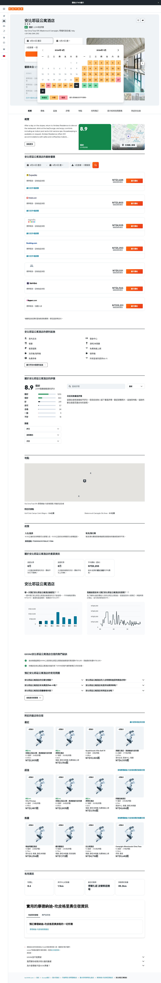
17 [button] (42, 80)
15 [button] (71, 74)
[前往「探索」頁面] (4, 37)
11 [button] (48, 74)
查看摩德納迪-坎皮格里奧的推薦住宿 (131, 818)
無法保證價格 (55, 950)
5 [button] (54, 68)
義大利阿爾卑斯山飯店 (87, 978)
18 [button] (48, 80)
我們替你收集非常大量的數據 (39, 961)
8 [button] (71, 68)
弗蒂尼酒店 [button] (60, 753)
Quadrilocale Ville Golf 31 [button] (95, 751)
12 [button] (54, 74)
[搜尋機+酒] (4, 31)
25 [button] (48, 85)
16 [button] (77, 74)
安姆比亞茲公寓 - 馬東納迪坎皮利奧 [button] (38, 753)
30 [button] (76, 85)
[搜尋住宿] (4, 21)
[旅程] (4, 49)
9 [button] (76, 68)
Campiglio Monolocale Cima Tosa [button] (128, 846)
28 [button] (65, 85)
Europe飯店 (46, 978)
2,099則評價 (38, 27)
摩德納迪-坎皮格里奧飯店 (39, 929)
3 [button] (42, 68)
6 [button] (59, 68)
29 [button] (71, 85)
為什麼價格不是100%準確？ (38, 965)
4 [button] (48, 68)
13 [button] (60, 74)
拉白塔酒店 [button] (90, 846)
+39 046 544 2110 (32, 33)
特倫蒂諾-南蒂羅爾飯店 (69, 978)
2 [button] (76, 63)
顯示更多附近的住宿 (137, 722)
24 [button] (43, 85)
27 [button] (60, 85)
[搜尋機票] (4, 16)
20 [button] (59, 80)
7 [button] (65, 68)
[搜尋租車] (4, 26)
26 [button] (54, 85)
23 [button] (77, 80)
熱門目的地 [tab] (46, 915)
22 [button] (71, 80)
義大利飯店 (55, 978)
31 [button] (43, 91)
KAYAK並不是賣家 (34, 957)
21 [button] (65, 80)
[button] (158, 2)
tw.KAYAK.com (29, 978)
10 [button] (43, 74)
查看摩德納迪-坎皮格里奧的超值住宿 (131, 770)
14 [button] (65, 74)
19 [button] (54, 80)
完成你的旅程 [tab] (33, 915)
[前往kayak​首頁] (15, 8)
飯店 (37, 978)
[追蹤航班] (4, 42)
